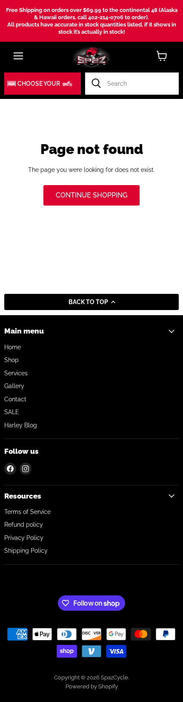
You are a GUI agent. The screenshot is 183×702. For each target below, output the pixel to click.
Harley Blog (20, 425)
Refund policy (23, 524)
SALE (11, 412)
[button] (42, 84)
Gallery (14, 386)
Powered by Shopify (92, 686)
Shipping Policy (26, 550)
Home (12, 347)
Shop (11, 360)
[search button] (96, 84)
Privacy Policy (23, 537)
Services (16, 373)
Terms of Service (27, 511)
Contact (15, 399)
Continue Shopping (91, 195)
